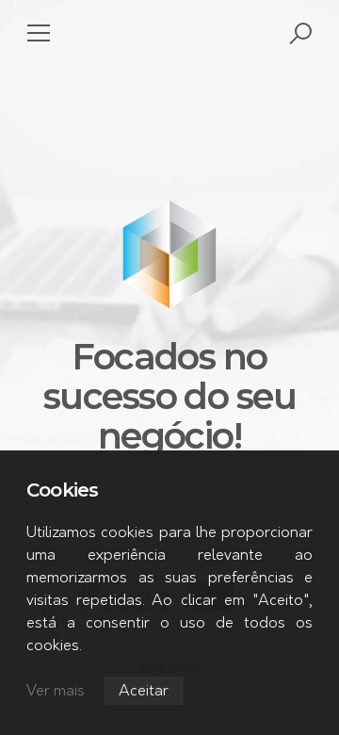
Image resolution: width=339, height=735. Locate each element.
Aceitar (144, 691)
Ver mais (55, 691)
